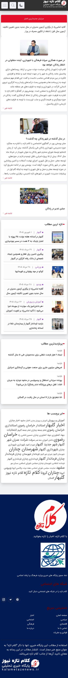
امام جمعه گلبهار (24, 430)
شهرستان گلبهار (59, 454)
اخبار (32, 615)
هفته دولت (26, 468)
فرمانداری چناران (30, 459)
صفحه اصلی (61, 615)
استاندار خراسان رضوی (31, 425)
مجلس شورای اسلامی (28, 463)
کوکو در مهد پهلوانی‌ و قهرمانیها (29, 271)
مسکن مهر (14, 463)
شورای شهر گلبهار (46, 454)
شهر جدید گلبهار (46, 444)
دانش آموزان (47, 440)
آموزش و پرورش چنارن (39, 420)
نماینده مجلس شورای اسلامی (43, 468)
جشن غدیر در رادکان (55, 208)
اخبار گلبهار (55, 425)
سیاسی (64, 619)
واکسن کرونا (17, 468)
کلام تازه (32, 472)
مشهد (60, 467)
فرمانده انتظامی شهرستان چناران (51, 463)
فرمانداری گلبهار (14, 459)
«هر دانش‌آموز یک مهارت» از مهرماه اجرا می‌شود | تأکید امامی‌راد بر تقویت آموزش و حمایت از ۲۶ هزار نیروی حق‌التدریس (24, 311)
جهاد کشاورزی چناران (42, 435)
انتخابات (12, 430)
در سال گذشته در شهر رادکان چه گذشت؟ (45, 139)
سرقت (31, 440)
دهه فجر (38, 440)
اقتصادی (63, 624)
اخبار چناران (14, 420)
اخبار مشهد (25, 420)
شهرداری (21, 444)
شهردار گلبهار (30, 444)
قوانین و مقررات (60, 632)
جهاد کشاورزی (58, 435)
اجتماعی (30, 619)
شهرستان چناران (23, 449)
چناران (53, 472)
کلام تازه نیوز (14, 473)
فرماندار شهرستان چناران (27, 454)
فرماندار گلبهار (47, 458)
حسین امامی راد (25, 435)
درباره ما (30, 628)
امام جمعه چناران (38, 430)
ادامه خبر (8, 108)
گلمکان (51, 478)
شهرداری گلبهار (48, 449)
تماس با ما (62, 628)
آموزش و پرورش (56, 420)
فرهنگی (30, 624)
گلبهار (60, 477)
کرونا (44, 473)
